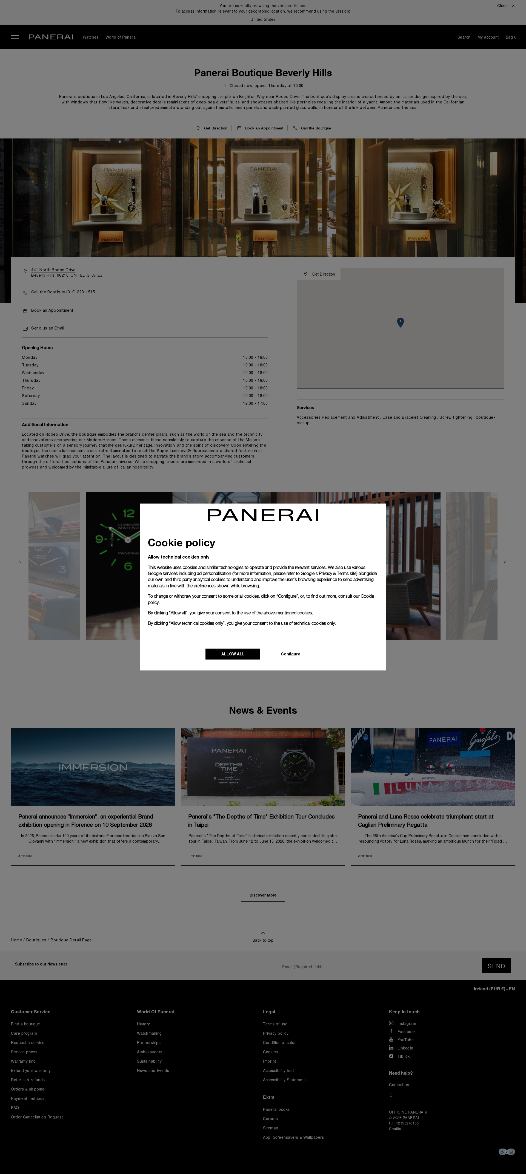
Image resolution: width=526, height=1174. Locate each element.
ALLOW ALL (233, 654)
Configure (290, 654)
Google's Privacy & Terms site (328, 573)
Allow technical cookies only (178, 556)
